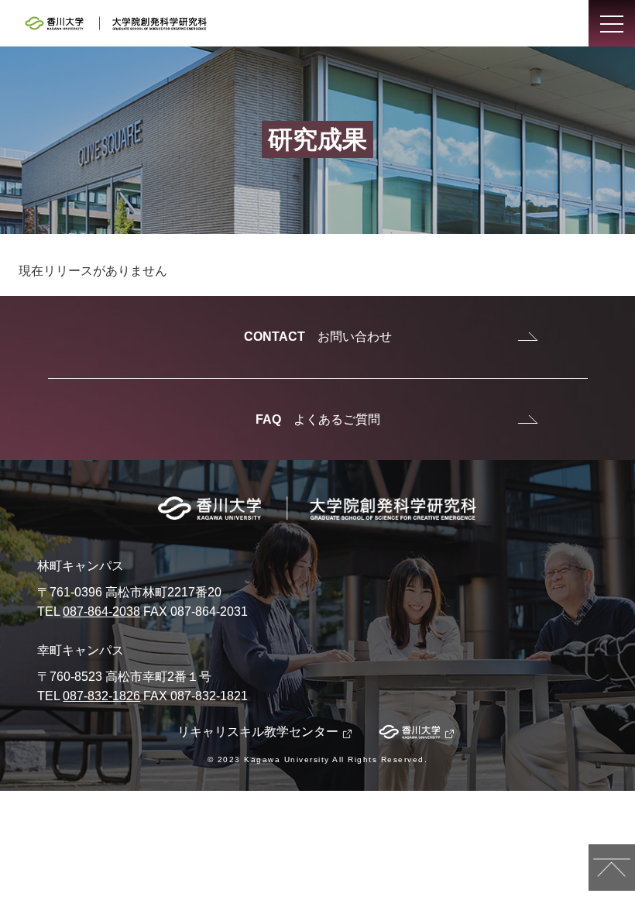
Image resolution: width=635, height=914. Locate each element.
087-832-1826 (101, 696)
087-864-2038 (101, 611)
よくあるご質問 (318, 419)
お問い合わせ (318, 336)
